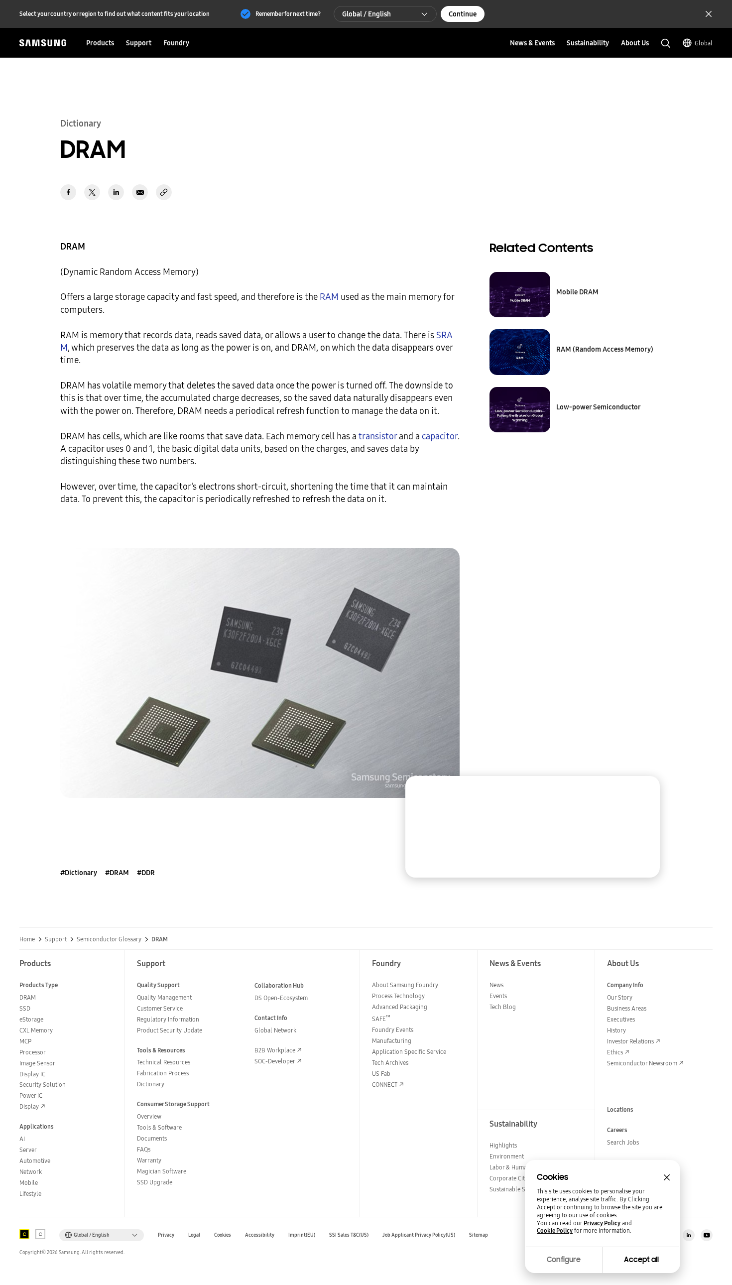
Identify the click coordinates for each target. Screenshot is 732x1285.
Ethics (615, 1052)
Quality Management (164, 997)
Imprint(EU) (301, 1235)
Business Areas (626, 1008)
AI (22, 1139)
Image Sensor (37, 1063)
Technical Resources (163, 1062)
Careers (617, 1130)
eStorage (31, 1019)
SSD (24, 1008)
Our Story (619, 997)
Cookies (222, 1235)
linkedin (116, 192)
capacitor (440, 436)
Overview (149, 1116)
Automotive (34, 1160)
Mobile (28, 1182)
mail (140, 192)
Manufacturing (391, 1040)
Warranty (149, 1160)
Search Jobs (623, 1142)
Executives (621, 1019)
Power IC (30, 1095)
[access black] (24, 1234)
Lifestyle (30, 1193)
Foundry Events (392, 1030)
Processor (32, 1052)
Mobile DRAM (577, 292)
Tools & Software (159, 1127)
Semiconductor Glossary (109, 939)
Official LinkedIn (689, 1235)
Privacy (166, 1235)
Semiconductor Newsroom (642, 1063)
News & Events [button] (532, 43)
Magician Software (161, 1171)
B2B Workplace (274, 1050)
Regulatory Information (168, 1019)
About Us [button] (635, 43)
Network (30, 1171)
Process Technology (398, 996)
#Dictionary (78, 873)
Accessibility (259, 1235)
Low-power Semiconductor (598, 407)
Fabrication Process (163, 1073)
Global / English (366, 14)
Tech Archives (390, 1062)
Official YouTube (707, 1235)
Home (27, 939)
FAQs (143, 1149)
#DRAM (117, 873)
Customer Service (160, 1008)
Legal (194, 1235)
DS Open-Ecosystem (281, 998)
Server (28, 1150)
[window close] (667, 1177)
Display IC (32, 1074)
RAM (329, 296)
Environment (506, 1156)
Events (498, 996)
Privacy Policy (602, 1223)
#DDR (146, 873)
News (496, 985)
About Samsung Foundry (405, 985)
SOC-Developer (274, 1061)
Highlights (503, 1145)
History (616, 1030)
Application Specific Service (409, 1051)
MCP (25, 1041)
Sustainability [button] (588, 43)
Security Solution (42, 1084)
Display (29, 1106)
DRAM (27, 997)
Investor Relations (630, 1041)
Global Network (275, 1030)
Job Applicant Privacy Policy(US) (418, 1235)
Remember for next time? (288, 13)
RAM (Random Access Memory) (604, 349)
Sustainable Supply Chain (523, 1189)
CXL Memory (36, 1030)
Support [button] (138, 43)
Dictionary (150, 1084)
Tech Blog (502, 1007)
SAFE (381, 1019)
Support (56, 939)
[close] (643, 793)
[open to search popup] (666, 43)
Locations (620, 1109)
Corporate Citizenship (517, 1178)
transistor (378, 436)
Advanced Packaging (399, 1007)
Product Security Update (169, 1030)
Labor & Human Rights (518, 1167)
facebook (68, 192)
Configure (564, 1259)
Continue (463, 14)
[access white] (40, 1234)
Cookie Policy (555, 1231)
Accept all (641, 1259)
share (164, 192)
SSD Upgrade (154, 1182)
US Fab (381, 1073)
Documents (152, 1138)
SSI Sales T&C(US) (348, 1235)
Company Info (625, 985)
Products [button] (100, 43)
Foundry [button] (176, 43)
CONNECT (384, 1084)
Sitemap (478, 1235)
